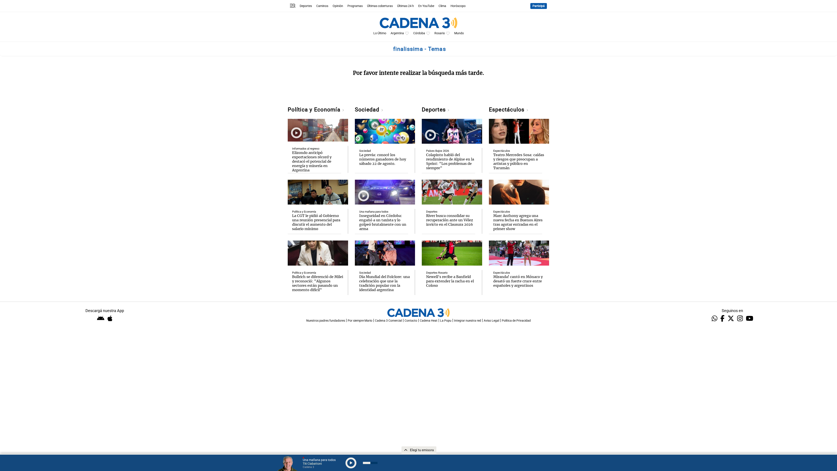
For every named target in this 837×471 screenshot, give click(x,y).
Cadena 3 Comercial (388, 321)
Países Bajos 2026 (437, 150)
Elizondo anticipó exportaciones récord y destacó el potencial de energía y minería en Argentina (312, 161)
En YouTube (426, 6)
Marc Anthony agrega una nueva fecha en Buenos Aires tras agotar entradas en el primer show (518, 222)
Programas (355, 6)
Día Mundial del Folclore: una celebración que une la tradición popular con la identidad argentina (384, 283)
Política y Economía (315, 109)
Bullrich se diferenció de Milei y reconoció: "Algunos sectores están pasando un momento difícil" (317, 283)
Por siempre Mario (360, 321)
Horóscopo (458, 6)
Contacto (411, 321)
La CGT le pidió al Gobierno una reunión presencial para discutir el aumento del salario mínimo (316, 222)
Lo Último (379, 33)
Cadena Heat (428, 321)
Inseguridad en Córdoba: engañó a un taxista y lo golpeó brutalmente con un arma (382, 222)
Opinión (338, 6)
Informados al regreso (305, 148)
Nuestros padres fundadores (325, 321)
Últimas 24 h (405, 6)
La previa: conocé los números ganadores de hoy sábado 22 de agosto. (382, 159)
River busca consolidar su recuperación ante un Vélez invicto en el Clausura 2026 (449, 220)
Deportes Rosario (436, 272)
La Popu (445, 321)
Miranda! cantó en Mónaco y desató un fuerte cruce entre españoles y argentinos (518, 281)
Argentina (397, 33)
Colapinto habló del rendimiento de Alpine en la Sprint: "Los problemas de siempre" (450, 161)
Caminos (322, 6)
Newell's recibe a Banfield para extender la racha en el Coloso (450, 281)
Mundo (459, 33)
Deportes (306, 6)
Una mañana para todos (373, 211)
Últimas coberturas (380, 6)
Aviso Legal (491, 321)
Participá (538, 6)
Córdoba (419, 33)
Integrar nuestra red (467, 321)
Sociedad (368, 109)
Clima (442, 6)
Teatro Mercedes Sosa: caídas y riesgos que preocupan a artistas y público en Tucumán (518, 161)
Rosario (439, 33)
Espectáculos (507, 109)
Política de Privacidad (516, 321)
